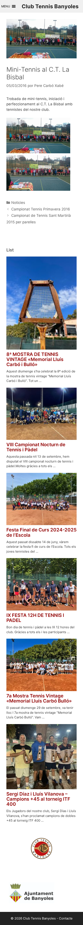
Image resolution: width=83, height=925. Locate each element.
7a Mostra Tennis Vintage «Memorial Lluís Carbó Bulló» (39, 698)
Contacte (66, 918)
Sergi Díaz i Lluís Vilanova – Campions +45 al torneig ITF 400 (38, 799)
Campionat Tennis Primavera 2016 (40, 209)
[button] (5, 6)
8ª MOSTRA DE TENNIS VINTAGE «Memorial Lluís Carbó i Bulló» (34, 359)
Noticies (18, 202)
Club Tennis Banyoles (50, 6)
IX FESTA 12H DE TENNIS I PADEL (35, 618)
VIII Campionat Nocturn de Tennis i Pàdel (35, 447)
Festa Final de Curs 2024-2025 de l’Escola (41, 532)
